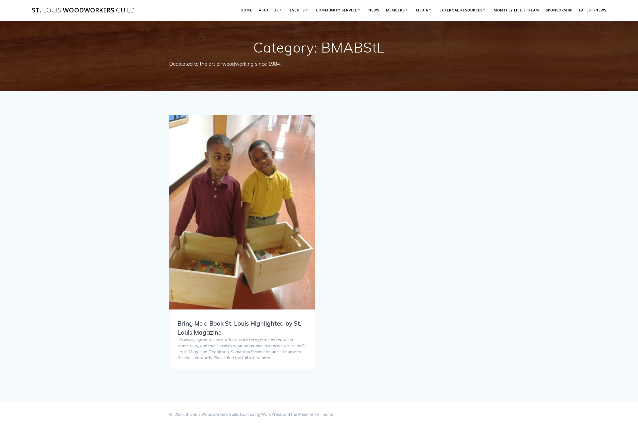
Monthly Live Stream (516, 10)
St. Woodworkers (83, 10)
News (373, 10)
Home (246, 10)
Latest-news (592, 10)
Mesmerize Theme (315, 414)
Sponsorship (559, 10)
